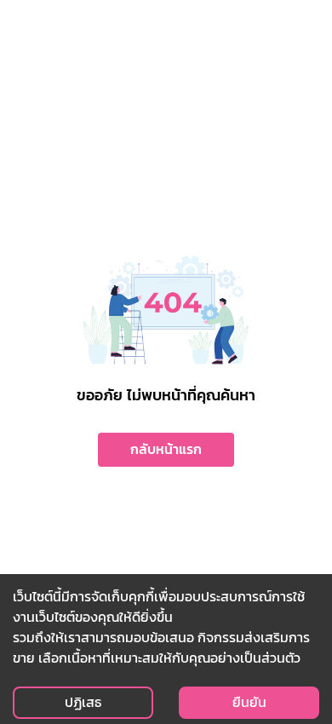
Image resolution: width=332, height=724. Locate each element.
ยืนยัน (249, 702)
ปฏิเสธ (83, 702)
